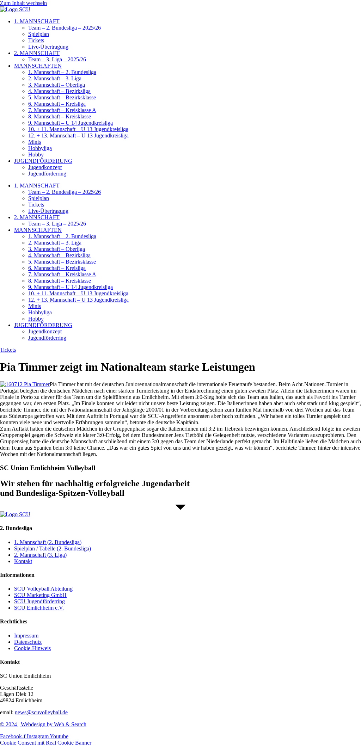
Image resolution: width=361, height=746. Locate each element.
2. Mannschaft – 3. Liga (54, 78)
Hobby (36, 155)
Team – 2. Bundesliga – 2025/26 (64, 28)
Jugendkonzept (45, 167)
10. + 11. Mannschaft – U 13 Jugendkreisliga (78, 129)
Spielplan (38, 34)
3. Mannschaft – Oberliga (56, 85)
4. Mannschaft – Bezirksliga (59, 91)
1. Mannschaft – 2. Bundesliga (62, 72)
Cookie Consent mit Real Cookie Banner (45, 743)
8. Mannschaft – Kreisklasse (59, 116)
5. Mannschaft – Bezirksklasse (62, 97)
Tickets (36, 40)
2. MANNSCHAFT (37, 53)
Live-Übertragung (48, 47)
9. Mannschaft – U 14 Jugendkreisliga (70, 123)
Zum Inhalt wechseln (23, 3)
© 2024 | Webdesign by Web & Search (43, 724)
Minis (34, 142)
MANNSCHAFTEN (38, 66)
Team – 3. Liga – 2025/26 (57, 59)
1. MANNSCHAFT (37, 21)
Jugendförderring (47, 174)
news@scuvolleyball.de (41, 712)
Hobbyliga (40, 148)
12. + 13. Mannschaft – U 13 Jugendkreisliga (78, 135)
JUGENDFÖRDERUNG (43, 161)
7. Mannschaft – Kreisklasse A (62, 110)
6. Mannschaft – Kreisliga (57, 104)
